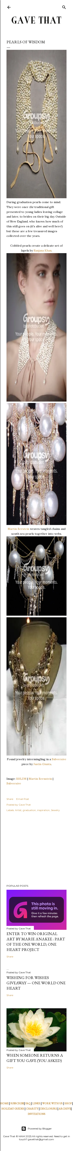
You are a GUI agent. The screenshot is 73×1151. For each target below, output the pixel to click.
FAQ (28, 1103)
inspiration (43, 810)
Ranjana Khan (43, 250)
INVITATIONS (36, 1114)
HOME (4, 1103)
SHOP (68, 1103)
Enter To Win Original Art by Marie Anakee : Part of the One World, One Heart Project (35, 941)
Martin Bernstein (40, 779)
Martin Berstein (18, 529)
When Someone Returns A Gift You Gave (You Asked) (34, 1058)
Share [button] (9, 798)
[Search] (64, 6)
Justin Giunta (42, 764)
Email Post (22, 798)
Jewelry (55, 810)
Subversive (59, 759)
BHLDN (21, 779)
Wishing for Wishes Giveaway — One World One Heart (35, 983)
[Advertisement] (36, 848)
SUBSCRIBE (17, 1103)
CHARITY (32, 1108)
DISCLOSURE (48, 1108)
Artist (18, 810)
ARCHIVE (65, 1108)
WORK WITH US (52, 1103)
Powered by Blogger (40, 1128)
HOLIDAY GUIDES (12, 1108)
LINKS (36, 1103)
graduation (29, 810)
